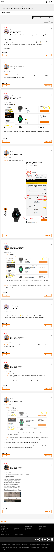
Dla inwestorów (28, 529)
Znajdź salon (16, 528)
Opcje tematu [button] (5, 12)
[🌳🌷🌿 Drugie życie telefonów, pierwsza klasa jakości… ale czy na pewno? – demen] (52, 17)
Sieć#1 (9, 544)
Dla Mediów (27, 531)
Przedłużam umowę (4, 529)
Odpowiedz (48, 55)
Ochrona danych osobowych (24, 547)
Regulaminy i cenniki (5, 531)
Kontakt (40, 529)
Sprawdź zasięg (17, 529)
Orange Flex (3, 544)
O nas (40, 528)
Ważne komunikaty (36, 546)
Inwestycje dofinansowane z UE (7, 549)
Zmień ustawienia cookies (34, 544)
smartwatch (7, 48)
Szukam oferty (13, 5)
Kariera (40, 531)
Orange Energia (28, 546)
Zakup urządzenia (21, 5)
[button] (52, 29)
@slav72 (7, 373)
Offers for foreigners (44, 547)
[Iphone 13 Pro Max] (49, 17)
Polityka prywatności (13, 547)
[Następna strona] (52, 21)
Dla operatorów (28, 528)
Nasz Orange (5, 5)
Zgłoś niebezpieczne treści (45, 544)
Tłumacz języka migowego (6, 546)
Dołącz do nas (36, 1)
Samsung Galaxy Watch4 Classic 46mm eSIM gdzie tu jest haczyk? (25, 35)
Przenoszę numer (4, 528)
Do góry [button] (4, 521)
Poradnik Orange (21, 546)
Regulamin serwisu (45, 546)
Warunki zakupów (4, 547)
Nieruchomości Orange (35, 547)
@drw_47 (6, 74)
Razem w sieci (25, 544)
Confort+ (14, 546)
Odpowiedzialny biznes (16, 544)
